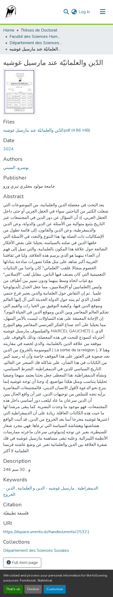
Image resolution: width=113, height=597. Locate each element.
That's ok (13, 589)
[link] (56, 130)
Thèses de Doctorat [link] (39, 30)
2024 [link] (8, 149)
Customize (55, 589)
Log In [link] (84, 12)
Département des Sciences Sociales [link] (35, 43)
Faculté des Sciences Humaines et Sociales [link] (35, 36)
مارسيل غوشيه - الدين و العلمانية (46, 488)
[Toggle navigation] (102, 12)
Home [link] (8, 30)
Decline (33, 589)
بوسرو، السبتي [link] (16, 168)
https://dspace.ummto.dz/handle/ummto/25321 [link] (46, 532)
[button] (9, 11)
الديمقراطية (87, 488)
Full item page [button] (24, 562)
